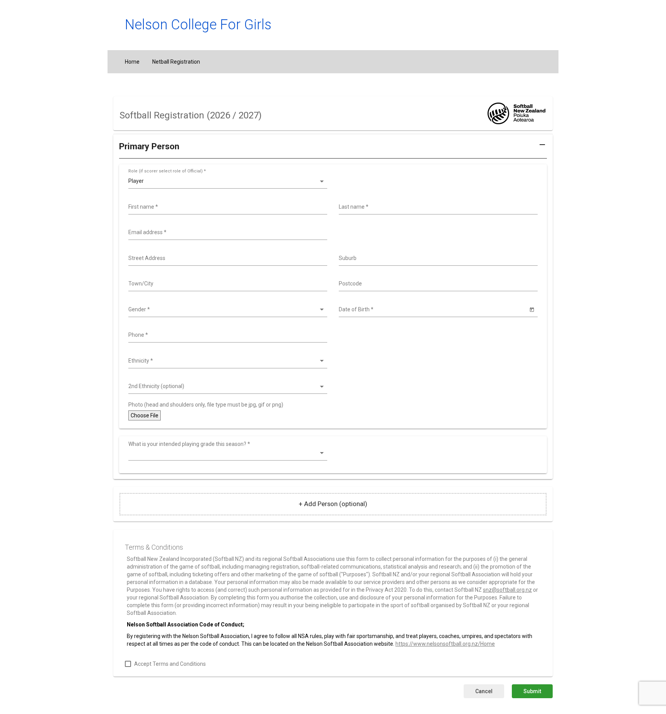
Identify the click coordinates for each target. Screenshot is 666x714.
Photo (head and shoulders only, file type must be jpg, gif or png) (205, 405)
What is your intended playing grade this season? (189, 444)
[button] (333, 149)
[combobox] (226, 207)
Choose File (144, 415)
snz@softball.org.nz (507, 590)
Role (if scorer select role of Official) (167, 171)
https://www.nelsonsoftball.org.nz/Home (445, 644)
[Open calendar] (532, 309)
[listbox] (226, 181)
